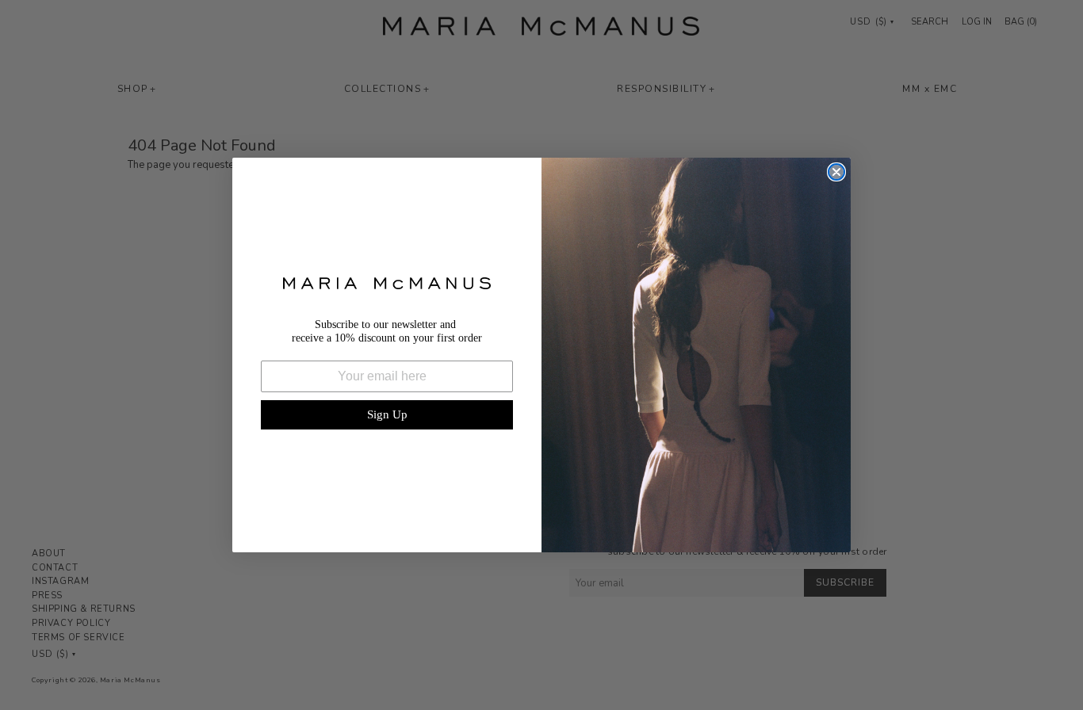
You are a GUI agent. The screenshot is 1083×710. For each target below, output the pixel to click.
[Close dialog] (836, 172)
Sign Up (387, 414)
